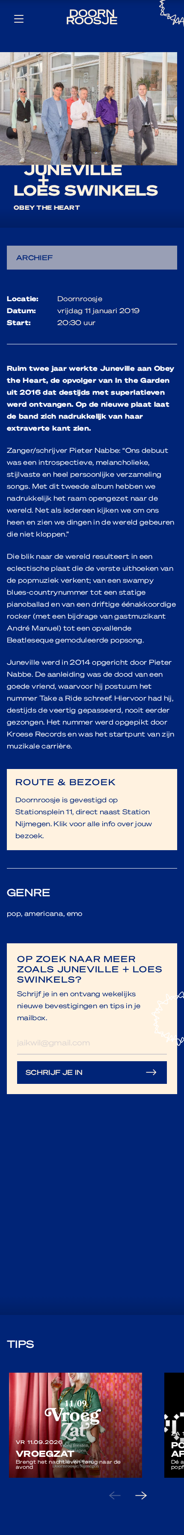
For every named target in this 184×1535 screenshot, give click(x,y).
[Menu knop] (19, 18)
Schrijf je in (54, 1072)
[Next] (148, 1495)
